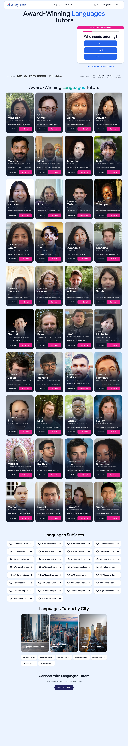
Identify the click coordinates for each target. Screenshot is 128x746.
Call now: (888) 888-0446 (105, 5)
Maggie (13, 463)
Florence (14, 291)
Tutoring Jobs (69, 5)
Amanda (72, 161)
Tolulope (102, 204)
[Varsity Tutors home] (16, 5)
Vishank (42, 377)
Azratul (42, 204)
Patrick (71, 420)
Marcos (13, 161)
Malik (41, 161)
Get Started (25, 129)
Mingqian (14, 117)
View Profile (12, 129)
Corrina (42, 291)
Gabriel (13, 334)
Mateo (71, 204)
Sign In (118, 5)
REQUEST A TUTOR (64, 687)
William (72, 291)
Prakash (72, 377)
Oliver (41, 117)
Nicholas (102, 248)
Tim (39, 248)
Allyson (101, 117)
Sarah (100, 291)
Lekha (71, 117)
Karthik (42, 464)
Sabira (12, 248)
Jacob (12, 377)
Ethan (70, 464)
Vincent (101, 507)
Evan (40, 334)
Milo (40, 420)
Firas (70, 334)
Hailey (100, 420)
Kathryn (13, 204)
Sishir (100, 161)
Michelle (102, 334)
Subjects (57, 5)
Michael (13, 507)
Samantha (103, 464)
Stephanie (73, 248)
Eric (10, 420)
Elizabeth (73, 507)
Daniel (41, 507)
